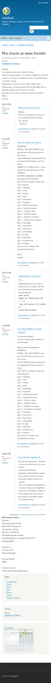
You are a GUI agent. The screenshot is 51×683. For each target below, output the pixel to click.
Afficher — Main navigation (11, 38)
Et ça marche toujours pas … (30, 457)
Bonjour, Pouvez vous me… (30, 107)
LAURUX (8, 18)
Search (8, 587)
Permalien (5, 113)
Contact (9, 595)
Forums (12, 45)
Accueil (5, 45)
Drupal (14, 676)
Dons (8, 590)
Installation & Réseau (25, 45)
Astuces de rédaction (13, 598)
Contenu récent (11, 581)
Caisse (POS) (9, 628)
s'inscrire (33, 129)
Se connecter (43, 2)
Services (9, 592)
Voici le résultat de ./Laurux (29, 142)
